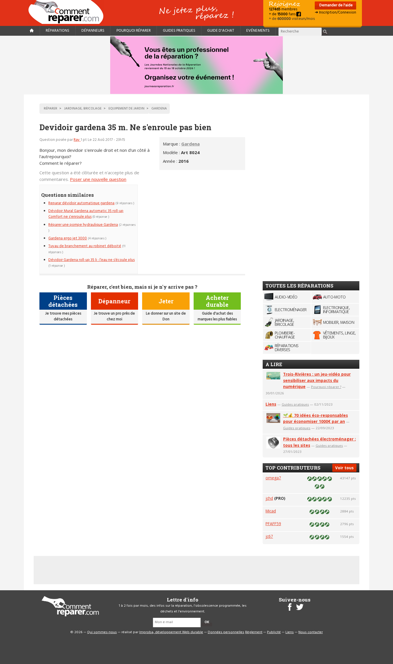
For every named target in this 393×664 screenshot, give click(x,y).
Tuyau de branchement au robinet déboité (84, 246)
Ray (77, 140)
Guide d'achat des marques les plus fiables (217, 316)
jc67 (269, 536)
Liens (271, 404)
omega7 (273, 477)
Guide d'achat (220, 31)
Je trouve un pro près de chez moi (114, 316)
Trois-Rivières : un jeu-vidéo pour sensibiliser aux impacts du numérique (317, 380)
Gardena (190, 144)
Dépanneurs (92, 31)
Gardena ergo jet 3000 (67, 238)
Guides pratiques (179, 31)
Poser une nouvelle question (98, 179)
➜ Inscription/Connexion (335, 13)
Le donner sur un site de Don (166, 316)
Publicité (274, 632)
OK (207, 622)
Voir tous (344, 467)
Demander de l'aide (335, 5)
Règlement (253, 632)
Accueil (68, 12)
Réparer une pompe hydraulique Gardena (83, 225)
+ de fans (282, 14)
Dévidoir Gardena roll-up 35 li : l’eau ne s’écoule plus (91, 260)
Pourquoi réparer (134, 31)
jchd (269, 498)
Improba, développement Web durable (171, 632)
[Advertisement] (196, 225)
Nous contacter (310, 632)
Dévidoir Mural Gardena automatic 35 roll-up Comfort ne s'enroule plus (85, 214)
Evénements (258, 31)
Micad (271, 511)
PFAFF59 (273, 523)
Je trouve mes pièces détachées (63, 316)
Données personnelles (226, 632)
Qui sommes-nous (102, 632)
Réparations (57, 31)
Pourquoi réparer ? (326, 387)
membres (283, 9)
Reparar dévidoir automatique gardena (81, 203)
